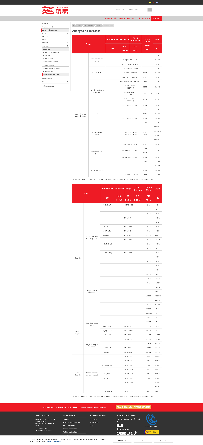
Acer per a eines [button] (48, 65)
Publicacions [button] (46, 24)
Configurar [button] (122, 440)
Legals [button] (65, 435)
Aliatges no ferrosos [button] (51, 74)
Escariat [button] (45, 43)
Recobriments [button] (47, 79)
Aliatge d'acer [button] (47, 55)
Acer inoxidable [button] (48, 59)
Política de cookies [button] (70, 429)
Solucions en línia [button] (47, 27)
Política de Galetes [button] (54, 441)
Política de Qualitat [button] (70, 432)
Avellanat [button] (45, 46)
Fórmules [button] (45, 82)
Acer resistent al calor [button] (50, 62)
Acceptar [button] (163, 440)
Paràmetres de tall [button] (48, 86)
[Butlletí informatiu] (120, 425)
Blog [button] (91, 426)
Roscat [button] (44, 40)
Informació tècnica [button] (49, 30)
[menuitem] (153, 2)
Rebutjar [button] (143, 440)
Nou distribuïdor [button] (69, 426)
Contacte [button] (93, 419)
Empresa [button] (66, 419)
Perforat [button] (45, 36)
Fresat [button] (44, 33)
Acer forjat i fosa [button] (48, 71)
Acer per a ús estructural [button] (51, 52)
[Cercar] (149, 10)
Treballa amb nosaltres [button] (71, 422)
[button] (150, 2)
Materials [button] (46, 49)
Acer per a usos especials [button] (51, 68)
